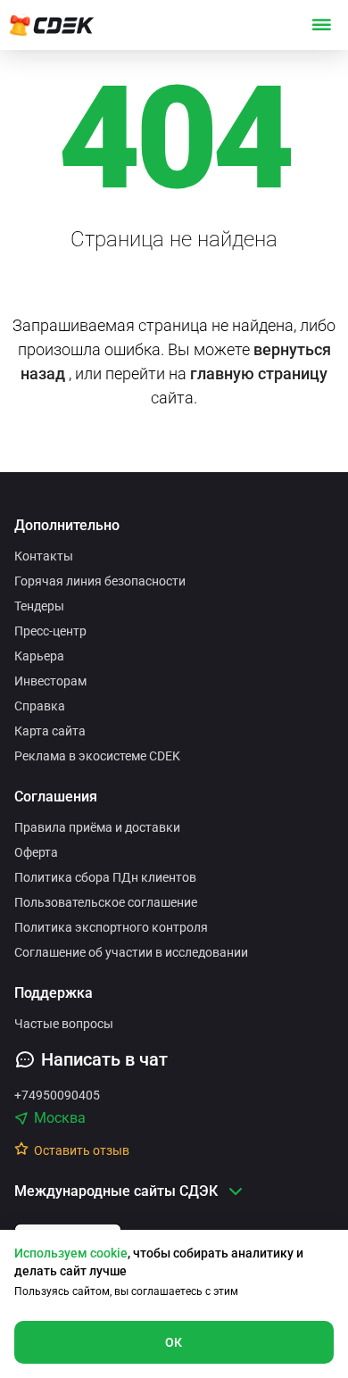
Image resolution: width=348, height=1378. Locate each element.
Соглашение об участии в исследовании (131, 952)
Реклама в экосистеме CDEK (97, 756)
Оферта (36, 852)
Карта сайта (50, 731)
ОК (174, 1342)
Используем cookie (71, 1253)
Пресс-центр (50, 631)
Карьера (39, 656)
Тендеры (39, 606)
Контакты (43, 556)
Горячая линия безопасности (100, 581)
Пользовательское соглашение (105, 902)
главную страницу (258, 373)
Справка (39, 706)
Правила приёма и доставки (97, 827)
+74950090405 (57, 1095)
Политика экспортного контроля (111, 927)
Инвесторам (50, 681)
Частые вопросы (63, 1024)
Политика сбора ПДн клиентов (105, 877)
